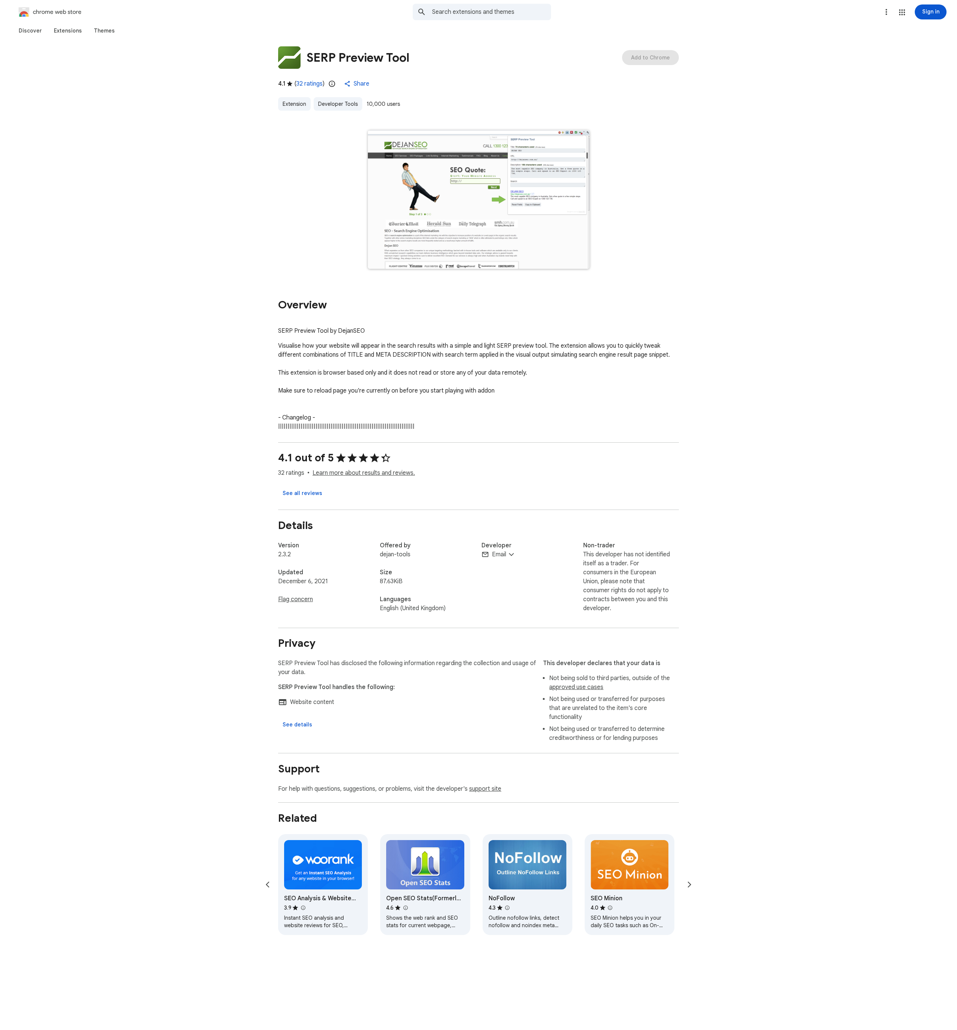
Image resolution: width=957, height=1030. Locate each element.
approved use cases (576, 687)
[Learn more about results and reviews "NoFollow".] (507, 908)
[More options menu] (886, 11)
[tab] (30, 30)
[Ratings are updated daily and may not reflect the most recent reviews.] (331, 83)
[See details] (297, 725)
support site (485, 789)
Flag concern (295, 599)
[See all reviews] (302, 493)
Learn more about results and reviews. (364, 473)
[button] (902, 12)
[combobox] (491, 11)
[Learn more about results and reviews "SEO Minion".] (610, 908)
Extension (294, 104)
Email (499, 554)
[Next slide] (689, 884)
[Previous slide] (267, 884)
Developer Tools (338, 104)
